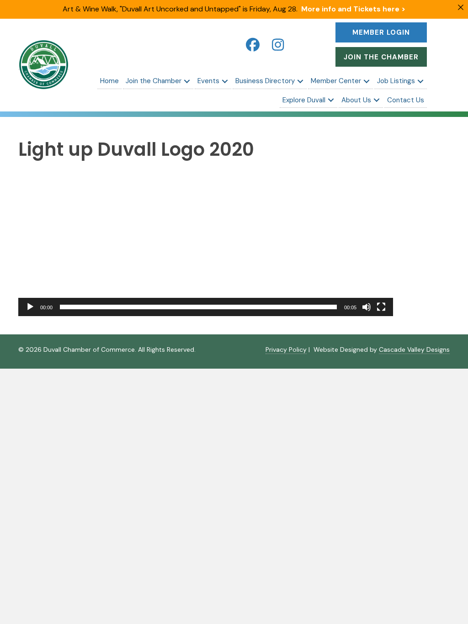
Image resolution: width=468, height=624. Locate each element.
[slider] (198, 307)
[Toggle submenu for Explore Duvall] (331, 100)
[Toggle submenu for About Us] (377, 100)
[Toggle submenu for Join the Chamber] (187, 81)
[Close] (460, 7)
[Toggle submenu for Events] (225, 81)
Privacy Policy (286, 349)
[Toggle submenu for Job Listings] (420, 81)
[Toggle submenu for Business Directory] (300, 81)
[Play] (30, 307)
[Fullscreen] (381, 307)
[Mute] (366, 307)
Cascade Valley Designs (414, 349)
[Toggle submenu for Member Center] (367, 81)
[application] (205, 245)
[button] (253, 45)
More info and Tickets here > (353, 9)
